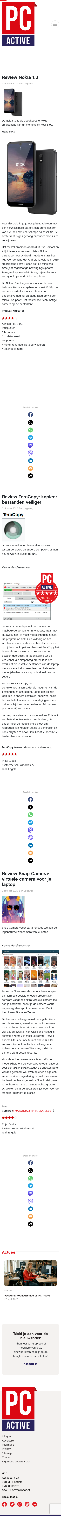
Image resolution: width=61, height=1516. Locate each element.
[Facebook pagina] (4, 1504)
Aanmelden (30, 1363)
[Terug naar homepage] (19, 24)
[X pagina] (12, 1504)
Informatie (8, 1444)
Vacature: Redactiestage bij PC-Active (27, 1295)
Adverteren (8, 1440)
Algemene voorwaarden (16, 1461)
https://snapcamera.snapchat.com (33, 1110)
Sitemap (7, 1453)
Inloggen (7, 1436)
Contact (6, 1457)
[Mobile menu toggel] (55, 24)
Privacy (6, 1448)
